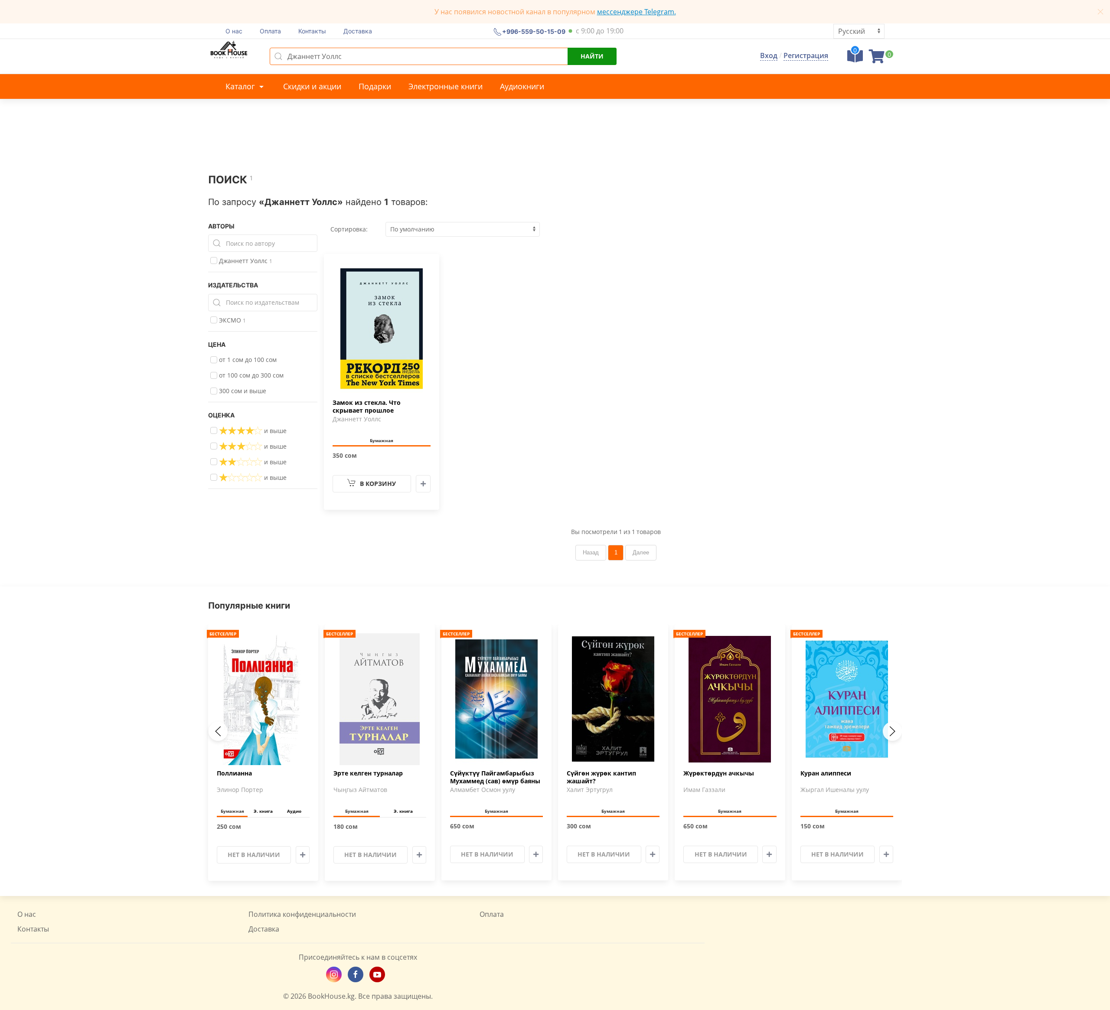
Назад (591, 552)
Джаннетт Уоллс (244, 261)
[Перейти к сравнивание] (855, 59)
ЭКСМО (231, 320)
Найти (592, 56)
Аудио (294, 811)
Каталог (241, 86)
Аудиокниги (522, 86)
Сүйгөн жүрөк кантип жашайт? (601, 777)
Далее (641, 552)
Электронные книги (445, 86)
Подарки (375, 86)
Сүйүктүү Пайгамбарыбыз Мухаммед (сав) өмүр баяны (495, 777)
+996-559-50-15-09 (533, 31)
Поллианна (234, 773)
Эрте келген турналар (368, 773)
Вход (768, 55)
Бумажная (381, 440)
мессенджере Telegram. (636, 11)
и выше (274, 431)
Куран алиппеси (825, 773)
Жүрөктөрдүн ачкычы (718, 773)
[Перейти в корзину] (877, 59)
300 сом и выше (241, 391)
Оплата (270, 31)
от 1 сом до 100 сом (247, 359)
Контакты (312, 31)
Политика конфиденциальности (302, 914)
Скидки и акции (312, 86)
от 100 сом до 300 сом (250, 375)
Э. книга (263, 811)
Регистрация (806, 55)
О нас (233, 31)
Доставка (357, 31)
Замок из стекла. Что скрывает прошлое (367, 406)
